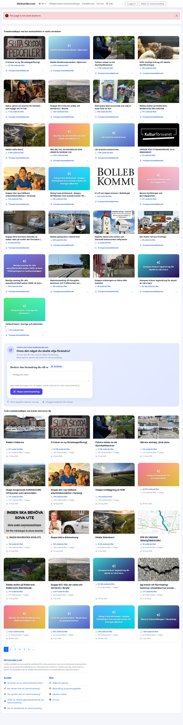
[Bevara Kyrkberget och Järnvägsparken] (158, 187)
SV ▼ (43, 4)
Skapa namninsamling (28, 391)
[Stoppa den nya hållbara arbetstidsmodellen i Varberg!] (24, 187)
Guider (8, 677)
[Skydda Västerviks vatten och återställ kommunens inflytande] (114, 231)
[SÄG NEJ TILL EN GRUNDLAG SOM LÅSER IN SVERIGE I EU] (69, 143)
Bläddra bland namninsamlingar (64, 4)
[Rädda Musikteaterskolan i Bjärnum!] (69, 55)
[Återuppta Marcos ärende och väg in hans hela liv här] (114, 100)
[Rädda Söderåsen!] (24, 142)
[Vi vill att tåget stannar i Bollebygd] (114, 186)
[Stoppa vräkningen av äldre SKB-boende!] (114, 274)
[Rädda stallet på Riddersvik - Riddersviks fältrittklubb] (158, 100)
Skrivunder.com (26, 3)
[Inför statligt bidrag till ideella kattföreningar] (158, 56)
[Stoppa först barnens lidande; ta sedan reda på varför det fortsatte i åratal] (24, 231)
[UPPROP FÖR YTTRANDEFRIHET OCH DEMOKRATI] (158, 143)
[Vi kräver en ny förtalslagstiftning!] (24, 55)
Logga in (131, 4)
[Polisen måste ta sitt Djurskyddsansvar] (114, 56)
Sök (111, 4)
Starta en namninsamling (152, 4)
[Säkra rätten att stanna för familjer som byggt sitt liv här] (24, 100)
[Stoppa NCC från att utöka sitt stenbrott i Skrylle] (69, 100)
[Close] (176, 15)
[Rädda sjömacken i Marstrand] (69, 229)
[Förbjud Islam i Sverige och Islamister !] (24, 318)
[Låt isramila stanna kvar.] (114, 142)
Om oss (100, 4)
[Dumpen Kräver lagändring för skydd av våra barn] (158, 274)
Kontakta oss (88, 4)
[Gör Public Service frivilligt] (158, 229)
